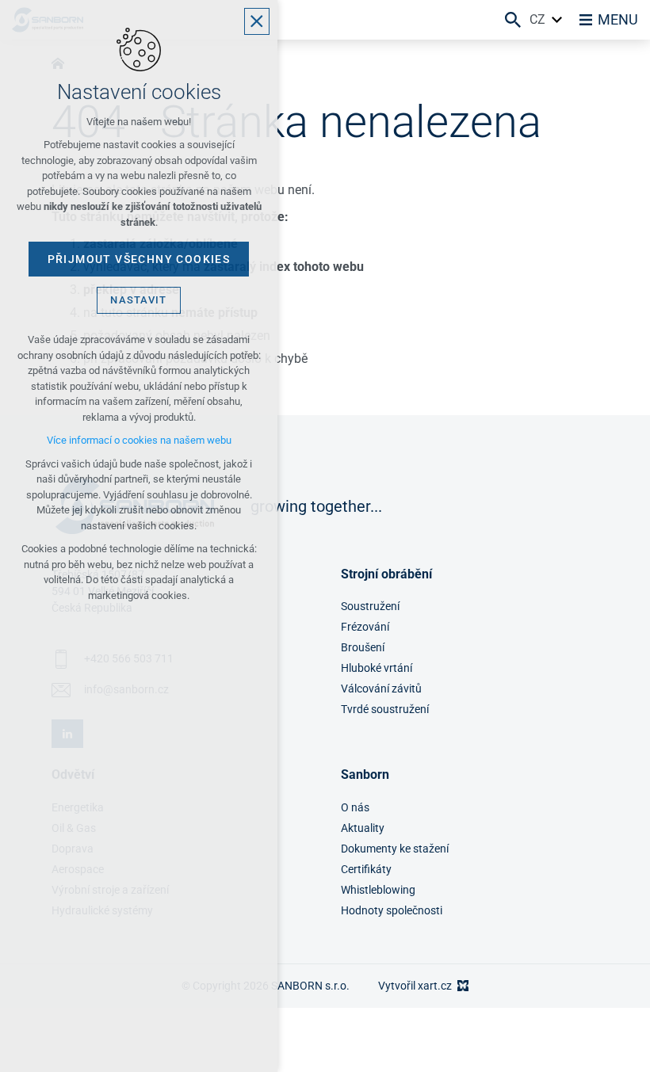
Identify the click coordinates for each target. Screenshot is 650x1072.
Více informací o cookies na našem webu (139, 440)
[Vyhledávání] (513, 20)
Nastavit (138, 300)
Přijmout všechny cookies (139, 259)
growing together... (316, 506)
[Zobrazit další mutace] (557, 19)
